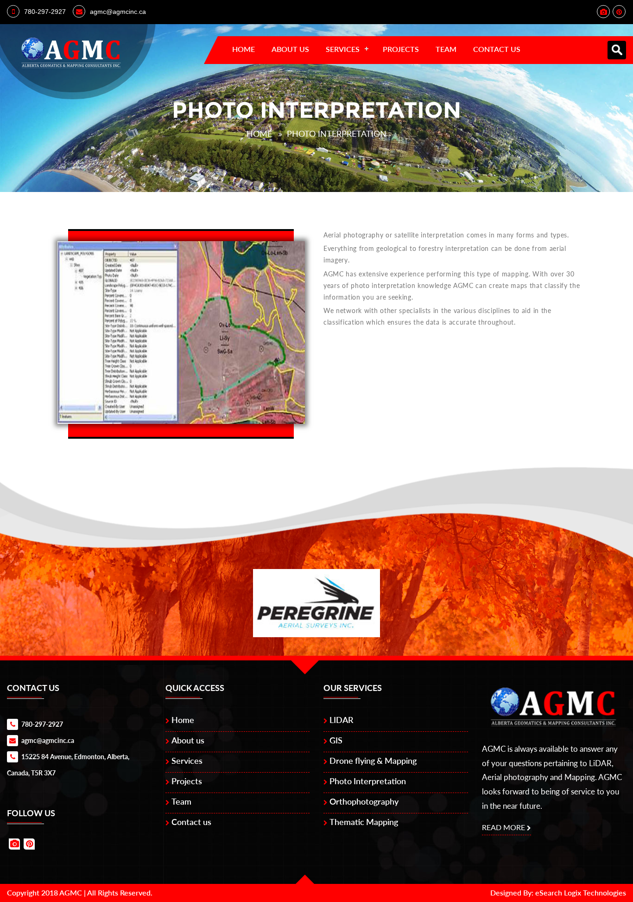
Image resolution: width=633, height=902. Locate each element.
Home (243, 49)
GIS (335, 740)
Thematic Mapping (363, 822)
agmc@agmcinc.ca (118, 11)
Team (446, 49)
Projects (401, 49)
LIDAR (341, 720)
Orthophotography (364, 801)
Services (343, 49)
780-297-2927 (45, 11)
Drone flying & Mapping (373, 760)
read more (503, 827)
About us (290, 49)
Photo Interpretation (336, 133)
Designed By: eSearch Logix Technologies (558, 892)
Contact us (496, 49)
